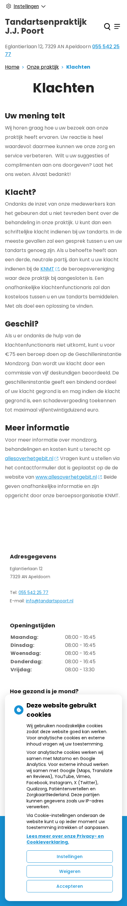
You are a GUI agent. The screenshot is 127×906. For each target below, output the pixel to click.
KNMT (47, 268)
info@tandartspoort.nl (49, 601)
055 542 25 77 (33, 592)
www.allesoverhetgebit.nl (66, 477)
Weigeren (69, 871)
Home (12, 67)
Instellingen (70, 856)
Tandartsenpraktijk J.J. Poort (46, 26)
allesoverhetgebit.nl (29, 458)
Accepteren (69, 886)
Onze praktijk (43, 67)
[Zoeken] (107, 27)
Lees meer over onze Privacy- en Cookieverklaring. (65, 839)
